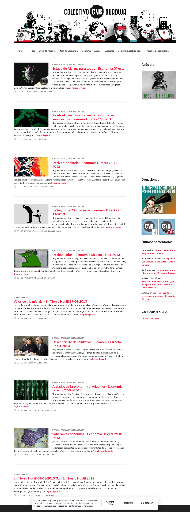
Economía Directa (75, 64)
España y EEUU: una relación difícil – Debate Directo (159, 261)
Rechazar (129, 503)
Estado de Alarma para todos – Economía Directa (88, 68)
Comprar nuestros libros (130, 50)
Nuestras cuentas (150, 318)
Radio (21, 50)
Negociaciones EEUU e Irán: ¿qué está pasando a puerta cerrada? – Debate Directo (158, 284)
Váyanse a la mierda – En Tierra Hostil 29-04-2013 (50, 301)
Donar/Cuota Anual (91, 50)
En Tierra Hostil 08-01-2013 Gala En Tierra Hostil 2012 (54, 478)
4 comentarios (42, 139)
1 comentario (45, 92)
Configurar (147, 503)
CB (18, 92)
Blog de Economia (68, 50)
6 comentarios (47, 187)
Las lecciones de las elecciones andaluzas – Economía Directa (158, 295)
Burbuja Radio (59, 64)
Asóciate (109, 50)
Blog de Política (47, 50)
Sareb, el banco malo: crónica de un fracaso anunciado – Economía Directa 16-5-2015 (83, 117)
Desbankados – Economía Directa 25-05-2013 (86, 255)
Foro (33, 50)
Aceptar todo (110, 503)
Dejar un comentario (50, 231)
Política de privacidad (158, 50)
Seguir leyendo (78, 87)
